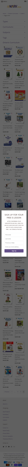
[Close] (25, 212)
